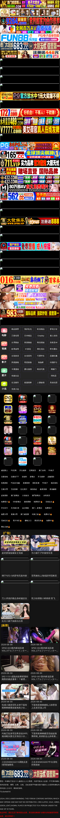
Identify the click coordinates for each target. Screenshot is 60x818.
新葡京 (32, 476)
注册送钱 (4, 476)
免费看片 (48, 508)
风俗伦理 (53, 382)
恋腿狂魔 (53, 356)
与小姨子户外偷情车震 (42, 552)
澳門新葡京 (36, 495)
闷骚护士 (53, 362)
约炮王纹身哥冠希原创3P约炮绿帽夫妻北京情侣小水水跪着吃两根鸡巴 (15, 736)
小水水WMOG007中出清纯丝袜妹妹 (44, 763)
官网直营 (32, 470)
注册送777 (15, 476)
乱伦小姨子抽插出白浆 (12, 621)
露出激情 (28, 369)
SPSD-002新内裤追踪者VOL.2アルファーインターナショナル (43, 651)
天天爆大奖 (15, 508)
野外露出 (53, 349)
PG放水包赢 (15, 483)
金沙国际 (25, 508)
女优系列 (28, 356)
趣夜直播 (43, 489)
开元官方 (4, 508)
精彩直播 (36, 483)
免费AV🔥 (50, 520)
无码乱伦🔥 (49, 502)
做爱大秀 (4, 514)
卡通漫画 (15, 369)
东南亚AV (53, 342)
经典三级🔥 (36, 514)
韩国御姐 (28, 342)
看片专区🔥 (17, 520)
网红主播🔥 (5, 527)
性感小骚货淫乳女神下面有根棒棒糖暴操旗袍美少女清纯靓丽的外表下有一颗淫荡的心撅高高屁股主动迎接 (14, 708)
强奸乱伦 (28, 329)
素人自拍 (53, 335)
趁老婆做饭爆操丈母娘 (12, 552)
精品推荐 (15, 329)
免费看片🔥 (5, 502)
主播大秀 (4, 489)
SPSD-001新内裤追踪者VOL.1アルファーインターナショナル (43, 679)
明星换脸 (28, 362)
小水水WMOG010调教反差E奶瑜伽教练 (15, 763)
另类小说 (15, 389)
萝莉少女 (53, 329)
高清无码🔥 (38, 520)
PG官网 (14, 470)
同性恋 (53, 375)
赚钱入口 (28, 520)
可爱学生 (41, 356)
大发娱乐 (25, 495)
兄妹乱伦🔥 (5, 520)
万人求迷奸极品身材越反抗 (14, 598)
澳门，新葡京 (37, 508)
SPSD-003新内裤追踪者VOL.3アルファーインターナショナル (14, 651)
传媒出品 (15, 375)
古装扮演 (15, 356)
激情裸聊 (27, 502)
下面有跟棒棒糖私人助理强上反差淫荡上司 (44, 706)
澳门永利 (42, 470)
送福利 (24, 476)
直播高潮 (26, 483)
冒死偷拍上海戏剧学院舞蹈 (44, 575)
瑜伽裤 (41, 362)
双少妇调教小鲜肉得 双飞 (43, 598)
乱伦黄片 (24, 489)
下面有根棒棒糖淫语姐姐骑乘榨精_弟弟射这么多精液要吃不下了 (44, 736)
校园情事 (28, 382)
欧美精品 (41, 329)
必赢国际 (51, 476)
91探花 (28, 349)
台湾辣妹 (15, 342)
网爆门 (53, 369)
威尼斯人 (4, 470)
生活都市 (15, 382)
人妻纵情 (41, 382)
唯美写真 (41, 369)
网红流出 (41, 349)
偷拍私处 (33, 489)
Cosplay (41, 335)
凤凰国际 (4, 483)
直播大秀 (14, 514)
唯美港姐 (41, 342)
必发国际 (4, 495)
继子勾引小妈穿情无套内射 (14, 575)
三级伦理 (15, 335)
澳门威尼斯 (25, 514)
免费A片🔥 (48, 514)
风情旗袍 (15, 362)
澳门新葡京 (15, 495)
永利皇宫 (46, 495)
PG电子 (51, 470)
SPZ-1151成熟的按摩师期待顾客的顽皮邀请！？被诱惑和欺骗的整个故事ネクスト (15, 679)
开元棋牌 (22, 470)
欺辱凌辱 (15, 349)
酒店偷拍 (54, 483)
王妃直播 (14, 489)
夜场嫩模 (53, 489)
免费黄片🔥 (38, 502)
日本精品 (28, 335)
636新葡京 (17, 502)
